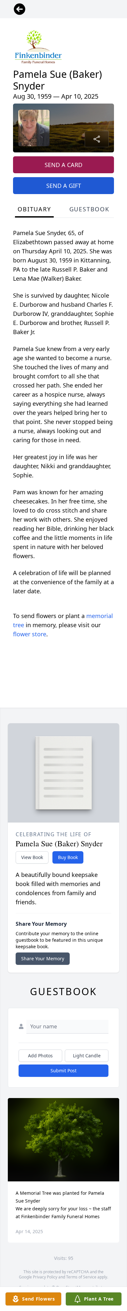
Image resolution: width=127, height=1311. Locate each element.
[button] (64, 1140)
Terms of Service (81, 1277)
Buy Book (68, 857)
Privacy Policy (45, 1277)
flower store (29, 634)
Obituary (34, 209)
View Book (32, 857)
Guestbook (89, 209)
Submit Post (63, 1070)
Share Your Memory (42, 958)
